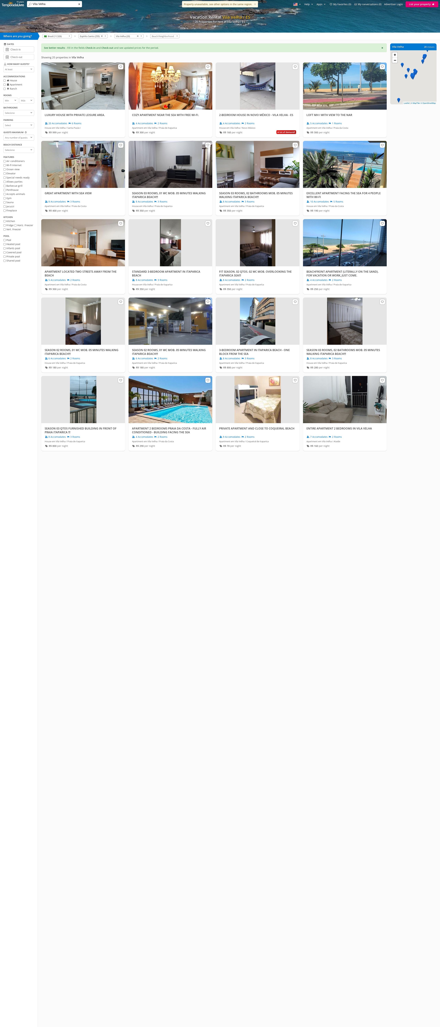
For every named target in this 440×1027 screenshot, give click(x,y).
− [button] (395, 60)
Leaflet (406, 103)
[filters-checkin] (7, 49)
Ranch (13, 88)
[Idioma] (297, 4)
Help (307, 4)
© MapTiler (415, 103)
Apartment (15, 84)
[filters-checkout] (7, 57)
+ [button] (395, 55)
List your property (420, 4)
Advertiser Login (393, 4)
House (13, 80)
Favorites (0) (342, 4)
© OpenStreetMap (428, 103)
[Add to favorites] (120, 66)
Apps (320, 4)
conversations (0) (369, 4)
